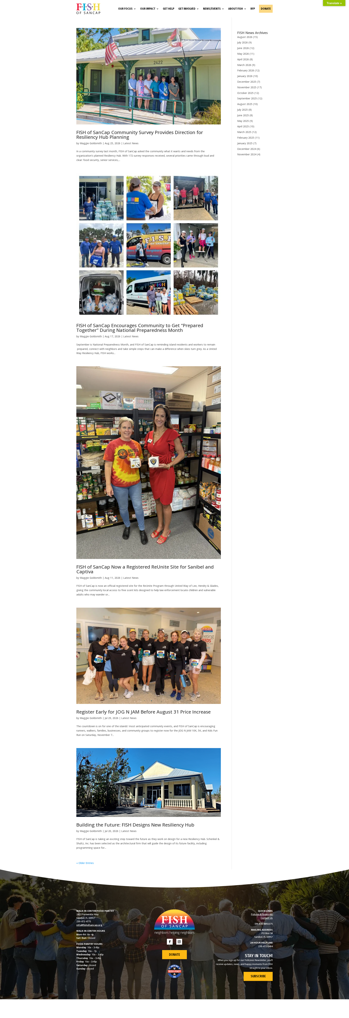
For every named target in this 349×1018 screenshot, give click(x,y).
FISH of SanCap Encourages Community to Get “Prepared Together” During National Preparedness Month (139, 327)
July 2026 (242, 42)
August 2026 (244, 37)
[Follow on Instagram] (179, 942)
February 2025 (245, 137)
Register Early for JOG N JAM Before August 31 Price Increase (143, 711)
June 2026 (243, 48)
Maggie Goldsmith (91, 143)
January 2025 (244, 143)
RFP (252, 8)
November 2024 (246, 154)
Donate (266, 8)
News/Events (212, 8)
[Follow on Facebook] (170, 942)
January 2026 (244, 76)
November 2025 (246, 87)
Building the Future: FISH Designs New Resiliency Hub (135, 824)
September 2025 (247, 98)
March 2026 (244, 65)
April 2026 (243, 59)
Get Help (168, 8)
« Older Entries (85, 863)
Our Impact (147, 8)
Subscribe (258, 976)
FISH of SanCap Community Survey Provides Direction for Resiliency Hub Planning (139, 134)
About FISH (235, 8)
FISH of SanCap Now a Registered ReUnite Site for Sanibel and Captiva (145, 569)
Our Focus (125, 8)
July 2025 (242, 109)
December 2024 (246, 149)
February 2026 (245, 70)
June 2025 (243, 115)
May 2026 (243, 53)
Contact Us (267, 918)
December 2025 (246, 81)
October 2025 (245, 93)
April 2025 (243, 126)
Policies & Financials (262, 914)
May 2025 (243, 121)
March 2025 (244, 132)
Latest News (131, 143)
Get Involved (186, 8)
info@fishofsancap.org (89, 925)
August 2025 (244, 104)
